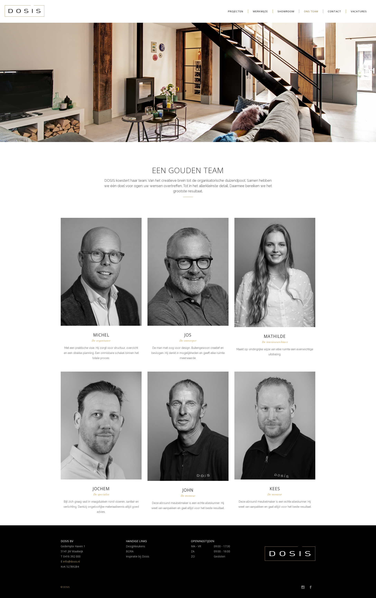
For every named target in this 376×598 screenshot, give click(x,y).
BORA (130, 551)
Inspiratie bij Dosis (137, 556)
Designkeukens (135, 546)
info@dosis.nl (71, 561)
